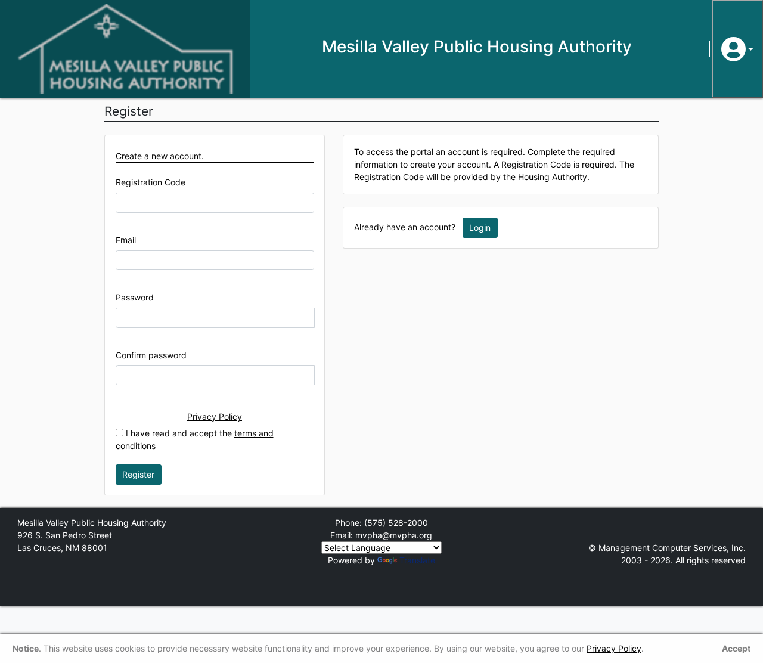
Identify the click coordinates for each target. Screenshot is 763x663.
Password (135, 297)
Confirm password (151, 355)
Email (126, 240)
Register (138, 474)
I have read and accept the (195, 439)
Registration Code (150, 182)
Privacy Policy (214, 416)
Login (480, 227)
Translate (417, 560)
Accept (736, 648)
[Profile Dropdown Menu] (737, 49)
